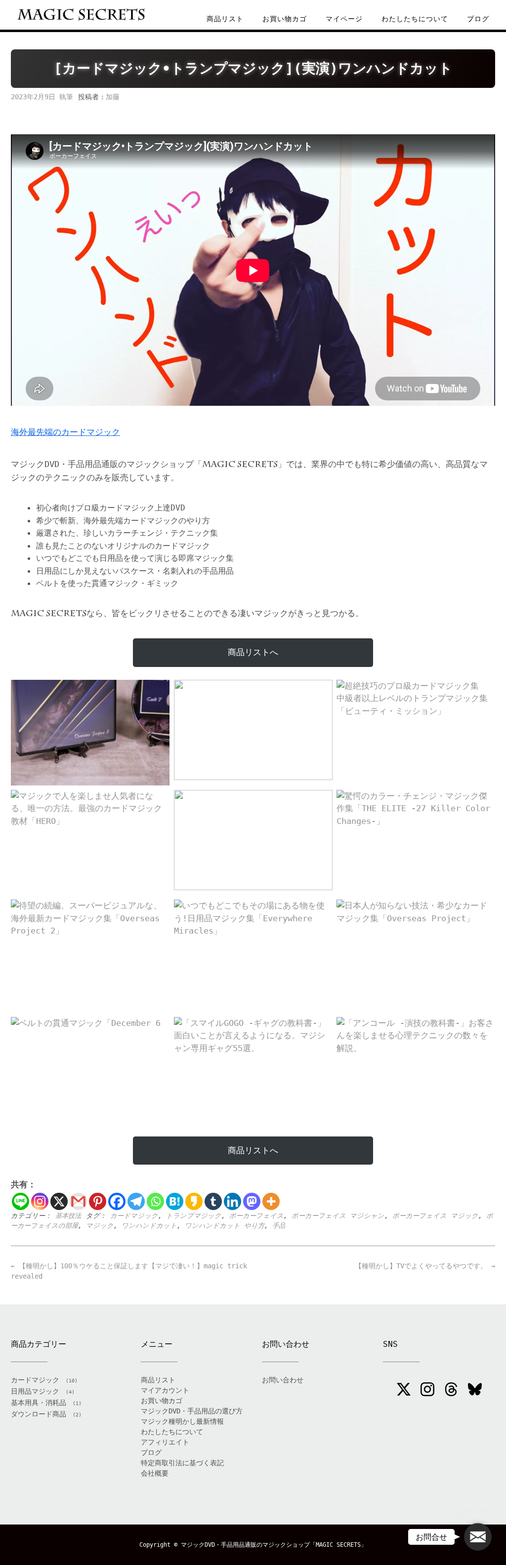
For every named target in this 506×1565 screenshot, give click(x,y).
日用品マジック (35, 1391)
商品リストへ (253, 652)
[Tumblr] (213, 1201)
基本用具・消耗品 (38, 1403)
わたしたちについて (414, 19)
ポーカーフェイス (256, 1215)
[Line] (20, 1201)
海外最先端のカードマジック (65, 432)
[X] (59, 1201)
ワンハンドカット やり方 (224, 1225)
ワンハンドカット (149, 1225)
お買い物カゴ (284, 19)
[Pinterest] (97, 1201)
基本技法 (68, 1215)
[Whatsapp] (155, 1201)
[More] (271, 1201)
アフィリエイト (165, 1442)
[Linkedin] (232, 1201)
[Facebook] (117, 1201)
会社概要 (155, 1473)
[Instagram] (39, 1201)
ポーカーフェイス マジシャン (338, 1215)
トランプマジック (193, 1215)
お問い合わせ (282, 1380)
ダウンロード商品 (38, 1414)
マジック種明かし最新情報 (182, 1421)
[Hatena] (174, 1201)
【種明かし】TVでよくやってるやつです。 (425, 1266)
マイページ (344, 19)
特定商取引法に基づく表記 (182, 1463)
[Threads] (451, 1390)
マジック (100, 1225)
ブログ (478, 19)
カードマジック (134, 1215)
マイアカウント (165, 1390)
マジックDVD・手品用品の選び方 (192, 1411)
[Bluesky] (475, 1390)
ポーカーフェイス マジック (435, 1215)
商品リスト (225, 19)
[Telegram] (136, 1201)
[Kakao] (194, 1201)
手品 (278, 1225)
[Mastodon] (251, 1201)
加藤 (113, 97)
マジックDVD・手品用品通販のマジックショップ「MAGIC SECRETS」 (274, 1544)
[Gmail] (78, 1201)
